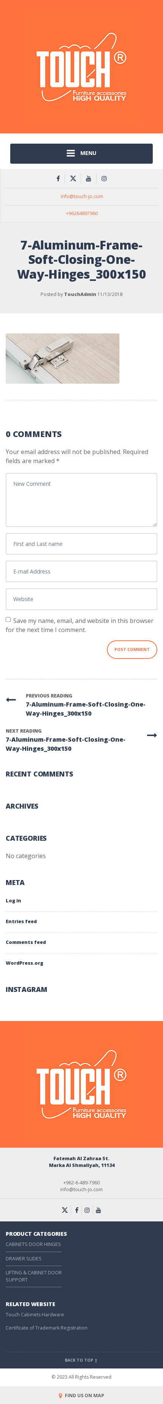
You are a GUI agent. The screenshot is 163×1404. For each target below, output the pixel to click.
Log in (13, 900)
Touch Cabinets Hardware (35, 1314)
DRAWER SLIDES (24, 1258)
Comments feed (26, 942)
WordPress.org (24, 963)
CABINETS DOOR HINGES (33, 1244)
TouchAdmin (80, 294)
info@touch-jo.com (82, 196)
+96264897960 (82, 213)
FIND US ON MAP (84, 1395)
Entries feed (21, 921)
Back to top (79, 1360)
